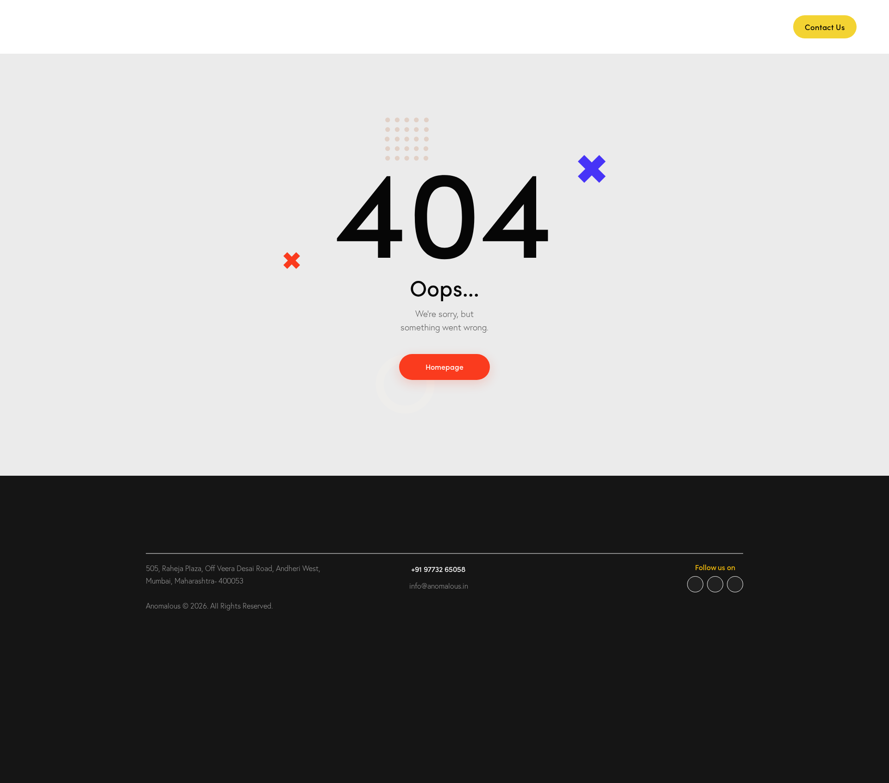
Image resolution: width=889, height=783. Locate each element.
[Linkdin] (735, 584)
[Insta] (715, 584)
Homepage (444, 366)
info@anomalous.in (438, 585)
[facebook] (695, 584)
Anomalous (163, 605)
